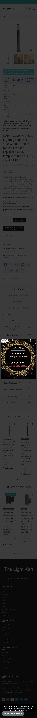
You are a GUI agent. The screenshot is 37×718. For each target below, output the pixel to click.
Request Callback (14, 713)
